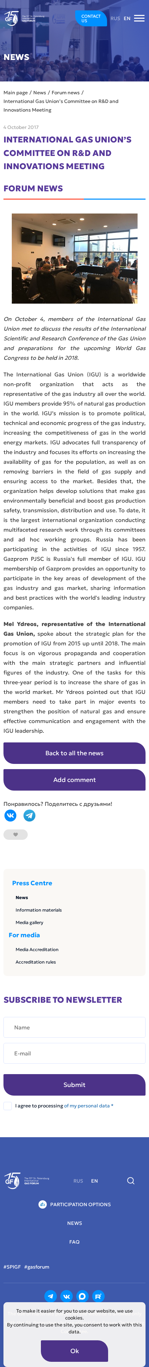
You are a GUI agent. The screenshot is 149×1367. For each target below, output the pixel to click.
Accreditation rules (36, 962)
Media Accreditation (37, 949)
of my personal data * (89, 1106)
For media (24, 935)
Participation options (80, 1204)
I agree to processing (64, 1106)
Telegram (29, 815)
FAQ (74, 1242)
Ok (74, 1351)
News (22, 897)
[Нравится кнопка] (15, 834)
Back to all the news (74, 753)
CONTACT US (91, 18)
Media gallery (29, 922)
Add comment (74, 780)
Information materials (39, 910)
